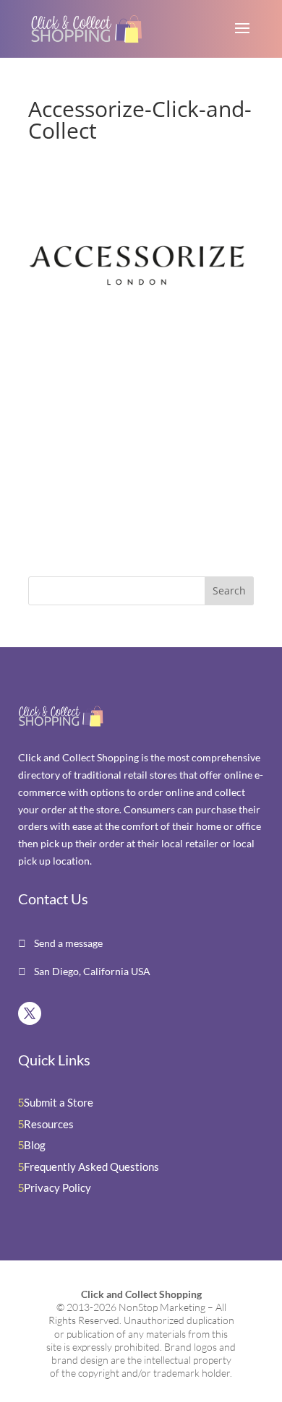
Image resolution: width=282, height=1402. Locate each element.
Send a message (67, 943)
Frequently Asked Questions (91, 1166)
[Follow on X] (29, 1013)
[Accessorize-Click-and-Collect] (136, 330)
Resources (49, 1123)
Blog (35, 1144)
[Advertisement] (118, 459)
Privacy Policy (57, 1187)
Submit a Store (58, 1102)
